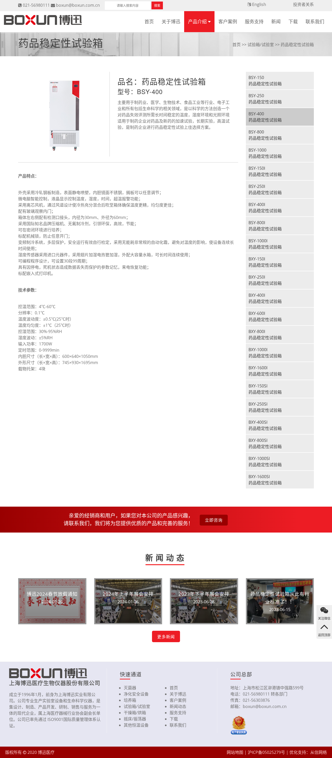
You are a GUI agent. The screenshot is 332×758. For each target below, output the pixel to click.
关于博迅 (171, 21)
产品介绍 (197, 21)
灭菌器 (130, 688)
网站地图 (235, 752)
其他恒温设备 (136, 725)
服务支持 (254, 21)
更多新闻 (166, 637)
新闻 (276, 21)
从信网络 (318, 752)
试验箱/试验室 (260, 44)
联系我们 (315, 21)
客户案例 (227, 21)
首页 (149, 21)
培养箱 (130, 700)
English (259, 4)
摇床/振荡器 (135, 719)
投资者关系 (303, 4)
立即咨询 (214, 520)
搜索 (157, 5)
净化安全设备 (136, 694)
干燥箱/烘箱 (135, 713)
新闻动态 (178, 706)
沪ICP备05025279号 (266, 752)
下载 (293, 21)
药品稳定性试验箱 (297, 44)
